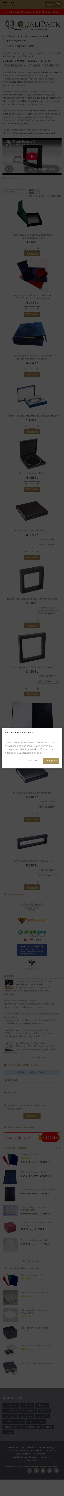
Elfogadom (52, 760)
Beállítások (33, 760)
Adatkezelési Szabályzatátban (20, 752)
